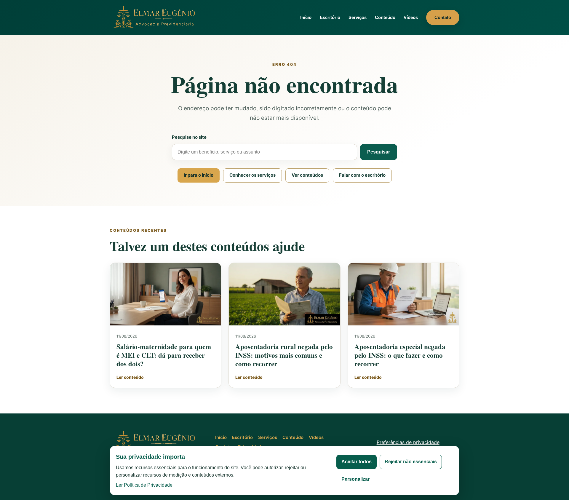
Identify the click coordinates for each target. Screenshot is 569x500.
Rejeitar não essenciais (411, 461)
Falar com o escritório (362, 175)
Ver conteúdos (307, 175)
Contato (442, 17)
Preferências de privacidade (408, 442)
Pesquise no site (189, 137)
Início (305, 17)
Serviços (358, 17)
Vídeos (411, 17)
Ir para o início (198, 175)
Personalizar (355, 479)
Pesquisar (378, 151)
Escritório (330, 17)
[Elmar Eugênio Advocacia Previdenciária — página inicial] (156, 17)
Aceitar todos (356, 461)
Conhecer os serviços (252, 175)
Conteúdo (385, 17)
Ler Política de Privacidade (144, 485)
